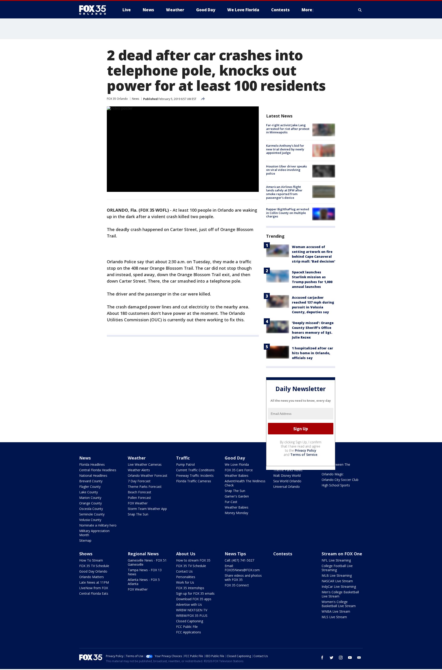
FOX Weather (138, 503)
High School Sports (336, 485)
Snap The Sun (138, 514)
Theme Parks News (287, 470)
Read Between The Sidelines (336, 466)
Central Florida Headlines (97, 470)
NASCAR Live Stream (337, 581)
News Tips (235, 553)
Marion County (90, 497)
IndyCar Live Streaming (339, 586)
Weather (137, 458)
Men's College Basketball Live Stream (340, 594)
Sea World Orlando (287, 481)
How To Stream (91, 560)
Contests (282, 553)
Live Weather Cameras (145, 464)
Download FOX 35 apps (193, 599)
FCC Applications (188, 632)
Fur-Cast (231, 502)
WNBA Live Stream (336, 611)
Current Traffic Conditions (195, 470)
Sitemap (85, 540)
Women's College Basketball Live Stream (339, 604)
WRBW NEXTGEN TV (191, 610)
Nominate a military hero (97, 525)
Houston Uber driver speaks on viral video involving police (286, 170)
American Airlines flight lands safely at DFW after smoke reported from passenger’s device (284, 192)
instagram (340, 657)
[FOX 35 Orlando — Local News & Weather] (94, 9)
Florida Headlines (92, 464)
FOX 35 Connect (237, 585)
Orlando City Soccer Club (340, 479)
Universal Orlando (286, 486)
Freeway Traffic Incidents (195, 475)
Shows (85, 553)
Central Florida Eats (93, 593)
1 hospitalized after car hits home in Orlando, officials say (312, 353)
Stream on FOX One (342, 553)
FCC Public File (187, 626)
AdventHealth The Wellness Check (245, 483)
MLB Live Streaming (337, 575)
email (359, 657)
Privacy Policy (305, 450)
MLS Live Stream (334, 617)
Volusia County (90, 520)
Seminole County (92, 514)
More (307, 9)
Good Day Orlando (93, 571)
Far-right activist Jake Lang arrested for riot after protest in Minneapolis (287, 128)
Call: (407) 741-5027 (239, 560)
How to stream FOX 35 (193, 560)
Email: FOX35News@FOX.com (242, 568)
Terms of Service (303, 454)
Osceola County (91, 508)
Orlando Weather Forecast (147, 475)
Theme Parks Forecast (145, 486)
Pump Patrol (185, 464)
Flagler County (90, 486)
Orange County (90, 503)
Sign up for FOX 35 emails (195, 593)
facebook (322, 657)
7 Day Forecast (139, 481)
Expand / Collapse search (360, 9)
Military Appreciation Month (94, 533)
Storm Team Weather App (147, 508)
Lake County (88, 492)
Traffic (183, 458)
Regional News (143, 553)
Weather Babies (236, 475)
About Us (185, 553)
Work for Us (185, 582)
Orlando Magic (332, 474)
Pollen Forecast (139, 497)
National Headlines (93, 475)
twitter (331, 657)
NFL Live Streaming (336, 560)
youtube (350, 657)
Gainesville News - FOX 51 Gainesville (147, 562)
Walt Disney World (287, 475)
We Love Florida (237, 464)
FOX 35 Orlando (117, 99)
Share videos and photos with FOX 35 (243, 577)
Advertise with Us (189, 604)
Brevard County (90, 481)
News (135, 99)
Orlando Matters (91, 577)
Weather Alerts (139, 470)
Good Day (235, 458)
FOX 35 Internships (190, 588)
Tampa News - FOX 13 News (145, 572)
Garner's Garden (237, 496)
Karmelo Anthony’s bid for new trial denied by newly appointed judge (285, 149)
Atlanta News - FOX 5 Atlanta (144, 581)
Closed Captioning (189, 621)
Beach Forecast (139, 492)
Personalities (185, 577)
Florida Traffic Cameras (193, 481)
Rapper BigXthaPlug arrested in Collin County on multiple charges (287, 212)
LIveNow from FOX (93, 588)
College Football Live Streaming (337, 568)
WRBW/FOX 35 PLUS (191, 615)
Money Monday (236, 513)
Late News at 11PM (94, 582)
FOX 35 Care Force (239, 470)
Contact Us (184, 571)
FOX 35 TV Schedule (94, 566)
